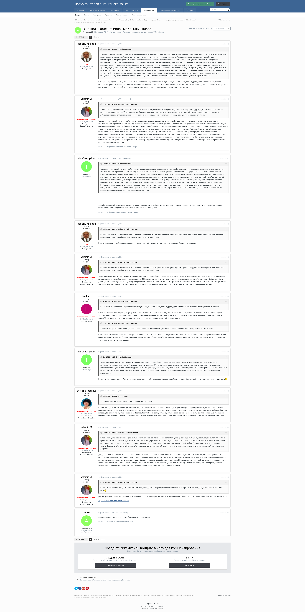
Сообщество (149, 10)
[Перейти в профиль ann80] (78, 30)
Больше (190, 10)
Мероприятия (131, 10)
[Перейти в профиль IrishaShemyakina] (86, 166)
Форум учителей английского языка (101, 4)
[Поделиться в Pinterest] (87, 588)
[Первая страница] (76, 37)
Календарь (97, 15)
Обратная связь (152, 604)
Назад (81, 37)
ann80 (90, 32)
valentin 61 (86, 98)
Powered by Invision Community (152, 608)
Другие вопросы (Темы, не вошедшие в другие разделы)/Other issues (136, 32)
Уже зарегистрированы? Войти (199, 4)
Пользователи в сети (139, 15)
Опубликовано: (110, 44)
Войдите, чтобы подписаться (201, 28)
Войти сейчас (189, 565)
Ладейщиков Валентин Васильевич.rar (113, 501)
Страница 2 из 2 (99, 37)
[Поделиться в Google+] (83, 588)
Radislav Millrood (86, 43)
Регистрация (222, 4)
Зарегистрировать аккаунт (115, 565)
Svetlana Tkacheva (86, 390)
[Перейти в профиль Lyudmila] (86, 309)
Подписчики (219, 28)
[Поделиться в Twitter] (76, 588)
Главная (80, 10)
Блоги (86, 15)
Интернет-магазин (97, 10)
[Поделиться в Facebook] (79, 588)
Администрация (121, 15)
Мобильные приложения (170, 10)
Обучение (115, 10)
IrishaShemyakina (86, 158)
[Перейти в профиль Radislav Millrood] (86, 56)
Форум (77, 15)
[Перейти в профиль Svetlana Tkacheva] (86, 403)
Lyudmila (86, 296)
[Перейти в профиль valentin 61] (86, 111)
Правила (108, 15)
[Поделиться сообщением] (228, 44)
